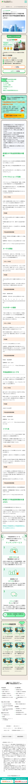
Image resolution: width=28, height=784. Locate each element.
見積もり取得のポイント (20, 693)
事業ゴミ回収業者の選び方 (21, 703)
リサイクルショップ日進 (8, 81)
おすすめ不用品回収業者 (6, 10)
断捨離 (3, 716)
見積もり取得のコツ (6, 691)
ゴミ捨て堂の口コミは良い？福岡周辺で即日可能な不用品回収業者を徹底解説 (20, 652)
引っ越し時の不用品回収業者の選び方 (7, 706)
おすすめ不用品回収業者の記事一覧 (20, 6)
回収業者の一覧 (9, 6)
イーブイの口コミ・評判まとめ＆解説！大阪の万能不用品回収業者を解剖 (8, 652)
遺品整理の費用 (19, 710)
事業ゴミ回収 (17, 702)
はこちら (6, 781)
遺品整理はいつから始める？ (21, 708)
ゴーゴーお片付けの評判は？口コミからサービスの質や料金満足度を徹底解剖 (8, 637)
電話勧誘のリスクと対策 (6, 695)
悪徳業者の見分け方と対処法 (7, 697)
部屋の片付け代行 (5, 712)
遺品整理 (17, 706)
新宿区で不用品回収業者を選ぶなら (10, 90)
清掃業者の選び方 (19, 689)
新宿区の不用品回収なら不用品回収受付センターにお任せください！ (14, 526)
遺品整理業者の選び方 (20, 712)
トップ (2, 6)
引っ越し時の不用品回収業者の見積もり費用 (7, 709)
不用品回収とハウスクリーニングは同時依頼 (7, 719)
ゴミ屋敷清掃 (17, 687)
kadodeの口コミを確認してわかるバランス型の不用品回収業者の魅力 (8, 668)
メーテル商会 (6, 83)
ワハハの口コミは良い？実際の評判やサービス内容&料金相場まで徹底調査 (20, 668)
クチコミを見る (14, 58)
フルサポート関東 (7, 84)
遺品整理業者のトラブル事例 (21, 714)
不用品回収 (3, 687)
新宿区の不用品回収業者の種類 (9, 79)
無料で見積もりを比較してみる (13, 115)
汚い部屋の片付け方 (6, 714)
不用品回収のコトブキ (7, 86)
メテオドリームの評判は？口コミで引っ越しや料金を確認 (20, 637)
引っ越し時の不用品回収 (6, 703)
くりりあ (5, 88)
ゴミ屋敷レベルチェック (20, 695)
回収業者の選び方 (5, 689)
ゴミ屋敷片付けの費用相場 (21, 691)
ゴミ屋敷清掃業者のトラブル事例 (21, 698)
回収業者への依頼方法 (6, 693)
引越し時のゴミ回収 (5, 702)
